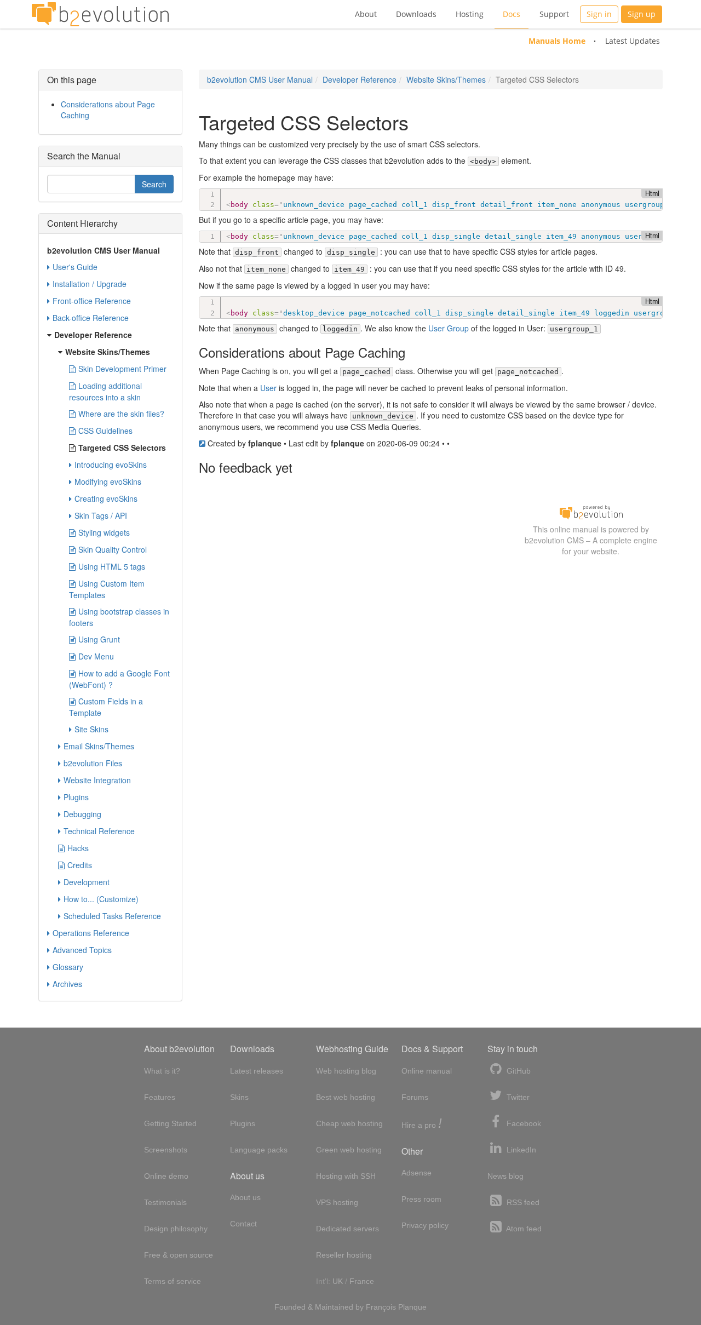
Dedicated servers (347, 1228)
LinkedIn (520, 1149)
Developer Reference (360, 79)
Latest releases (256, 1070)
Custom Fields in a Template (106, 707)
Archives (67, 983)
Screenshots (165, 1149)
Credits (79, 864)
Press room (421, 1199)
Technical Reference (99, 830)
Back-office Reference (91, 317)
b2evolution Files (93, 763)
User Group (448, 328)
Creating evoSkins (105, 498)
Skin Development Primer (122, 368)
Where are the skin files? (121, 413)
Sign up (642, 14)
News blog (505, 1176)
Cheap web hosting (349, 1123)
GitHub (517, 1070)
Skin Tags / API (100, 515)
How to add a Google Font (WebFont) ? (119, 679)
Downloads (416, 14)
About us (245, 1197)
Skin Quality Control (112, 549)
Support (554, 14)
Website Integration (97, 780)
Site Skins (91, 729)
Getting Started (170, 1123)
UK (337, 1281)
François (381, 1307)
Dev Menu (96, 656)
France (361, 1281)
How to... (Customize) (101, 898)
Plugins (76, 796)
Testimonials (165, 1202)
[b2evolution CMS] (591, 511)
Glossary (68, 966)
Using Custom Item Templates (107, 589)
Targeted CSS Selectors (122, 447)
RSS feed (521, 1202)
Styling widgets (104, 532)
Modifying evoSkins (107, 481)
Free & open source (178, 1255)
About (366, 14)
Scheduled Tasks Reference (112, 915)
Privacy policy (425, 1225)
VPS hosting (337, 1202)
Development (87, 881)
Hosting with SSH (346, 1176)
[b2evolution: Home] (100, 14)
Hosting (470, 14)
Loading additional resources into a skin (105, 391)
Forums (414, 1097)
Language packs (259, 1149)
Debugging (82, 813)
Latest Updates (632, 41)
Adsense (416, 1172)
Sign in (599, 14)
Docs (511, 14)
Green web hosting (349, 1149)
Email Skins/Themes (99, 746)
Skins (239, 1097)
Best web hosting (345, 1097)
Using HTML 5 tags (111, 566)
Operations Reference (91, 932)
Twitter (517, 1097)
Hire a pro (421, 1124)
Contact (243, 1223)
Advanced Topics (82, 949)
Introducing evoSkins (110, 464)
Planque (412, 1307)
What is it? (162, 1070)
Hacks (78, 847)
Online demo (166, 1176)
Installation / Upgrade (90, 283)
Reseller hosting (344, 1255)
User (268, 387)
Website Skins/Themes (446, 79)
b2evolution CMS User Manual (260, 79)
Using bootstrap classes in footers (119, 617)
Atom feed (523, 1228)
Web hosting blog (346, 1070)
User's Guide (75, 266)
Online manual (426, 1070)
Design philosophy (176, 1228)
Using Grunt (99, 639)
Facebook (522, 1123)
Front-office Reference (92, 300)
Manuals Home (556, 41)
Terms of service (172, 1281)
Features (159, 1097)
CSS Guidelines (105, 430)
